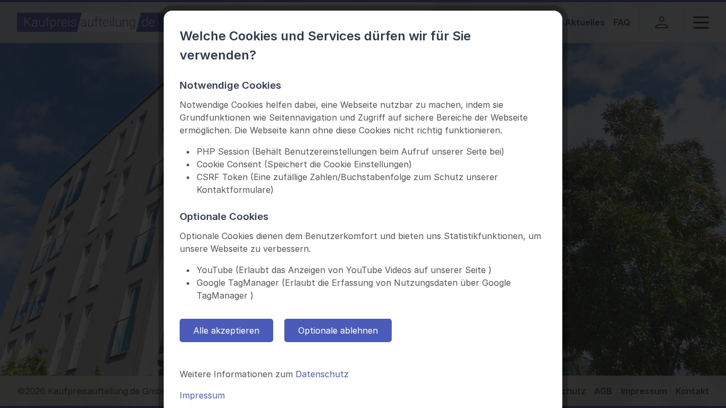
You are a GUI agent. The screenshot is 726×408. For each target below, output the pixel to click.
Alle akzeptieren (226, 330)
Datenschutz (322, 374)
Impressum (202, 395)
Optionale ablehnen (338, 330)
